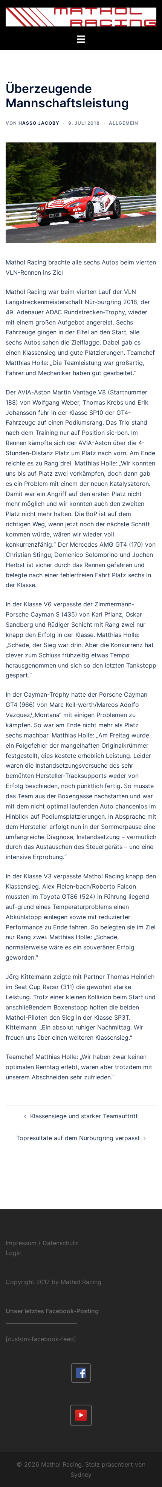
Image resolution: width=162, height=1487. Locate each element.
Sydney (81, 1474)
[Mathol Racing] (81, 16)
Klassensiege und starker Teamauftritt (84, 1116)
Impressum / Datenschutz (42, 1243)
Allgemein (123, 123)
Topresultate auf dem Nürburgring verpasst (78, 1138)
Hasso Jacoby (38, 123)
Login (13, 1253)
